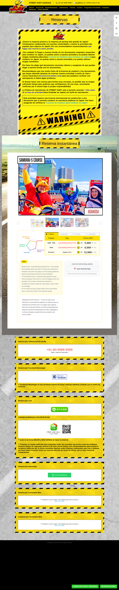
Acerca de (39, 7)
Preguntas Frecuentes (92, 7)
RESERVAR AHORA (108, 586)
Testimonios (63, 7)
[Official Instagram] (116, 28)
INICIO (31, 7)
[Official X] (116, 17)
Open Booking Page (84, 269)
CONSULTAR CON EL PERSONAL (85, 586)
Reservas (32, 9)
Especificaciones (51, 7)
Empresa (105, 7)
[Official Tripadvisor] (116, 33)
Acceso (79, 7)
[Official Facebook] (116, 23)
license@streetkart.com (50, 76)
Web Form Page (59, 501)
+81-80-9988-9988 (59, 349)
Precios (72, 7)
